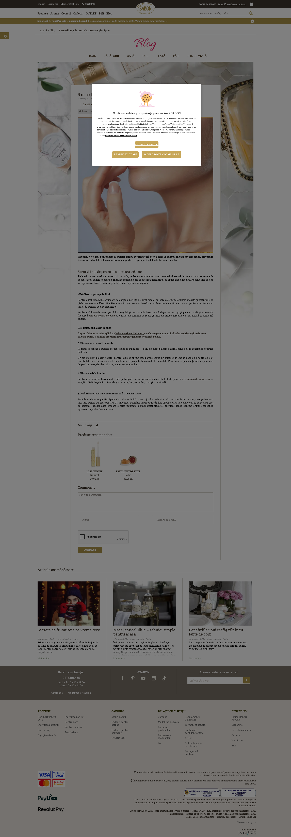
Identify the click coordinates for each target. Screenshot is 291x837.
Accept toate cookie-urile (161, 154)
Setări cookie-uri (146, 144)
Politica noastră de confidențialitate (121, 136)
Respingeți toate (125, 154)
